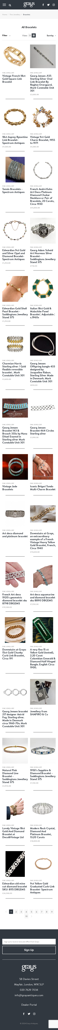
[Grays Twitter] (48, 4)
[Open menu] (4, 5)
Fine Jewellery (15, 14)
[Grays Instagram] (53, 4)
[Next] (32, 916)
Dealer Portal (29, 1004)
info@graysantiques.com (29, 995)
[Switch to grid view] (34, 35)
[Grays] (29, 968)
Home (4, 14)
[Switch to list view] (30, 35)
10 (26, 916)
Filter (5, 35)
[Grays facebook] (43, 4)
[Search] (10, 4)
